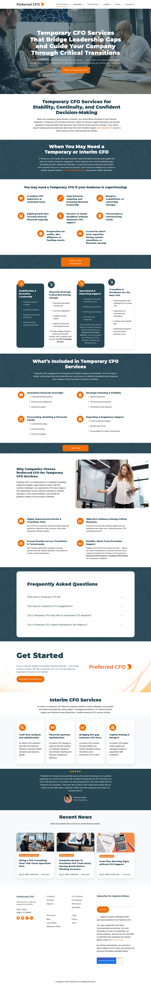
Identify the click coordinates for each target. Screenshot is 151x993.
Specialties (77, 4)
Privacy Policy (117, 940)
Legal (74, 915)
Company (51, 896)
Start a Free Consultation (75, 262)
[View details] (18, 918)
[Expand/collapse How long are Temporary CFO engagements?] (122, 606)
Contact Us (130, 4)
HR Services (92, 4)
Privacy (74, 919)
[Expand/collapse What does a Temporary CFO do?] (122, 597)
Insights (106, 4)
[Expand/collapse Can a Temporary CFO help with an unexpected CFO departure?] (122, 616)
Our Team (50, 900)
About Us (50, 904)
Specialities (76, 907)
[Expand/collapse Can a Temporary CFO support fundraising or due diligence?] (122, 625)
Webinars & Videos (54, 926)
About (117, 4)
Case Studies (52, 923)
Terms (74, 923)
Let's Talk (75, 448)
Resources (51, 915)
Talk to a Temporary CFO (76, 70)
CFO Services (62, 4)
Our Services (77, 896)
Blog (48, 919)
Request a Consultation (30, 679)
